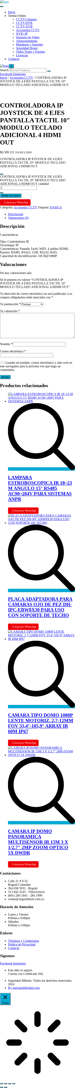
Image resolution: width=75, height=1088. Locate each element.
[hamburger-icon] (1, 6)
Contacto (13, 59)
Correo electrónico (13, 351)
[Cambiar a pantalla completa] (5, 1083)
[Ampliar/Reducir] (1, 1083)
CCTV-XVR (24, 26)
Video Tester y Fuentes (30, 51)
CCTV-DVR (24, 23)
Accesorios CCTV (28, 30)
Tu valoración (10, 311)
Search (4, 70)
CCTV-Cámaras (26, 19)
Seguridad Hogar (27, 48)
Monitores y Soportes (29, 44)
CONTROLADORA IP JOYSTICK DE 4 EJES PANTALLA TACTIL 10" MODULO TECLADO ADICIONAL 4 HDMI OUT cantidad (33, 180)
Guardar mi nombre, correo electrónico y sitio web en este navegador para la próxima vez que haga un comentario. (36, 366)
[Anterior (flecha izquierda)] (1, 1087)
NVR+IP (22, 33)
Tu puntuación (10, 304)
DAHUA (56, 207)
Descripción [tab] (15, 214)
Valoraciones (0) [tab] (18, 217)
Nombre (6, 344)
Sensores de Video (27, 37)
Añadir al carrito (11, 195)
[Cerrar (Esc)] (13, 1083)
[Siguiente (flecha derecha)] (5, 1087)
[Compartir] (9, 1083)
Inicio (11, 12)
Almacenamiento (26, 41)
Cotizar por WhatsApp (16, 202)
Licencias (22, 55)
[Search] (48, 71)
